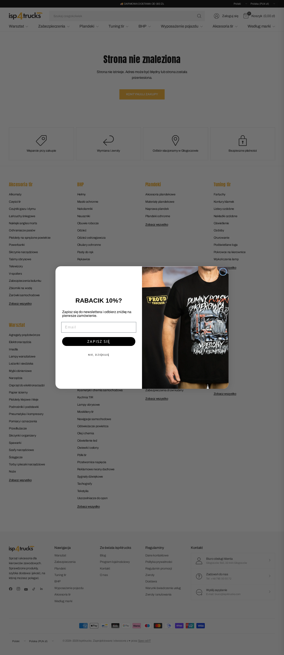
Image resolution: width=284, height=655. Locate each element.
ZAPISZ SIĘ (98, 341)
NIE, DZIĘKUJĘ (98, 354)
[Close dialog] (223, 271)
